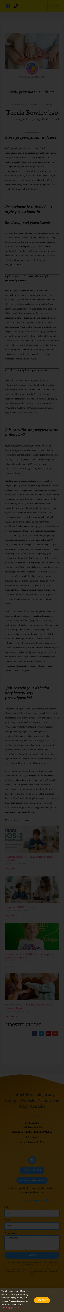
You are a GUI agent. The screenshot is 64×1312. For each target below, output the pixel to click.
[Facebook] (8, 6)
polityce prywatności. (26, 1271)
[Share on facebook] (34, 1033)
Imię (6, 1208)
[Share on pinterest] (48, 1033)
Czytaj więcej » (11, 868)
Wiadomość (9, 1233)
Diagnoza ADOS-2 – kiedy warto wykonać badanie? (29, 859)
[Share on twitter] (41, 1033)
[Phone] (15, 6)
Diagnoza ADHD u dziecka (20, 907)
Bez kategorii (47, 104)
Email (7, 1220)
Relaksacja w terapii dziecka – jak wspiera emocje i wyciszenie (29, 956)
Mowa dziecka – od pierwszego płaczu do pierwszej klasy (28, 1006)
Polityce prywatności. (11, 1308)
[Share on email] (55, 1033)
